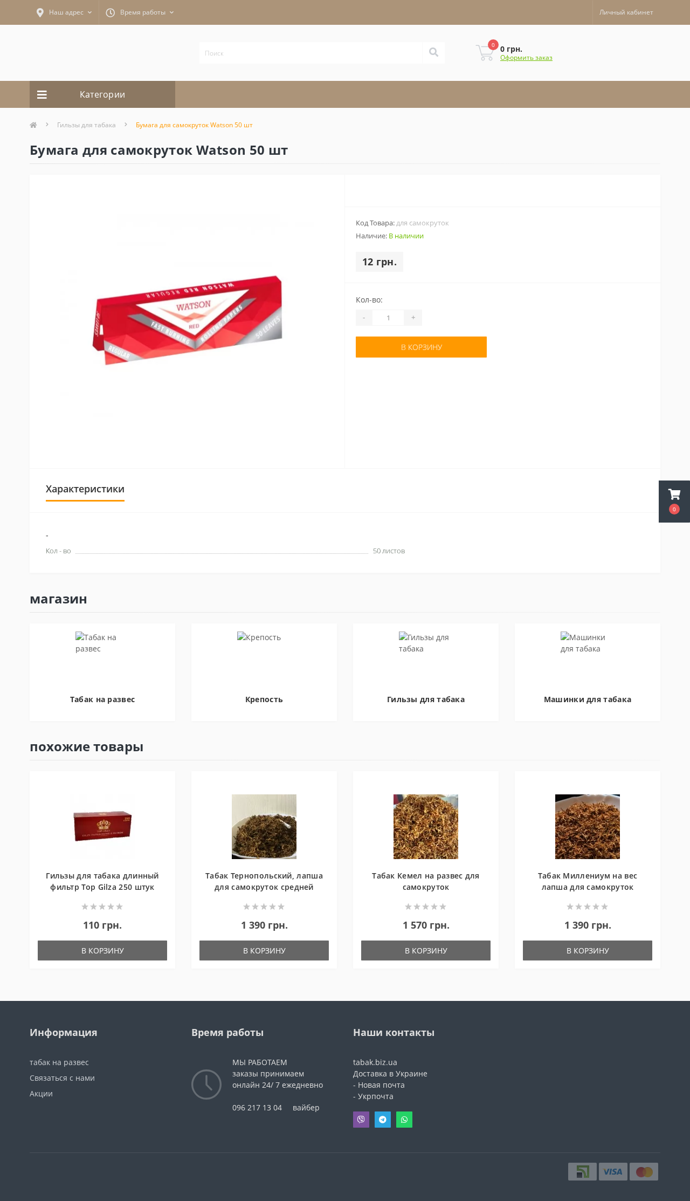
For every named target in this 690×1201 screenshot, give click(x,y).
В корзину (421, 347)
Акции (41, 1093)
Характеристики (85, 488)
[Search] (433, 53)
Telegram (383, 1119)
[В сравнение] (162, 802)
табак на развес (59, 1062)
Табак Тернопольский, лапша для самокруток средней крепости (264, 886)
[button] (674, 502)
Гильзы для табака (86, 124)
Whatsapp (404, 1119)
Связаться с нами (62, 1078)
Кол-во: (369, 299)
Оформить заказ (526, 57)
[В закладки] (162, 785)
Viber (361, 1119)
